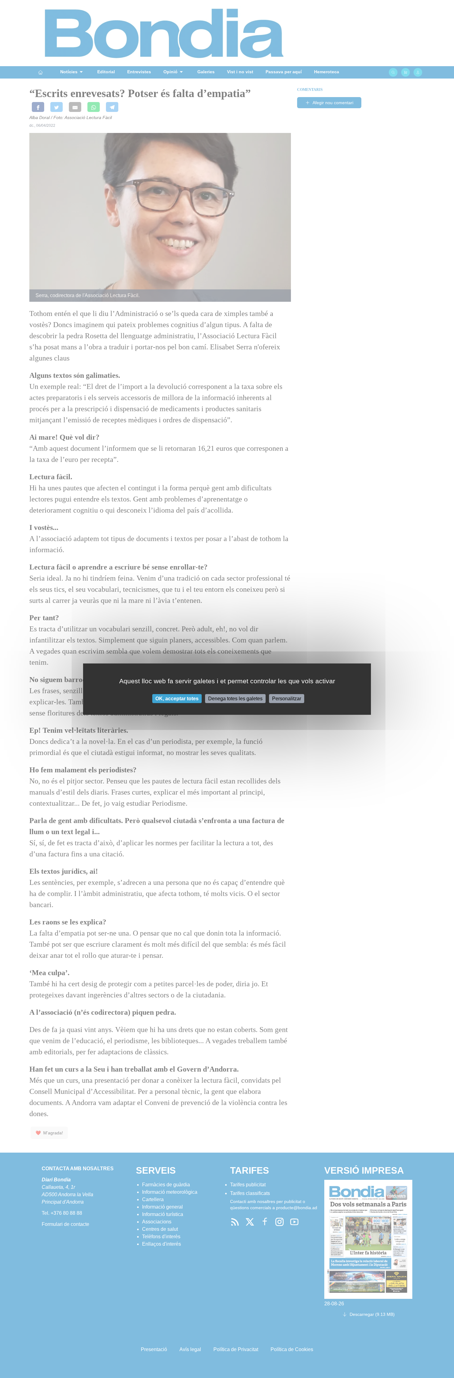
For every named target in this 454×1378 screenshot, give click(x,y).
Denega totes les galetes (235, 698)
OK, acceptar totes (177, 698)
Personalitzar (286, 698)
